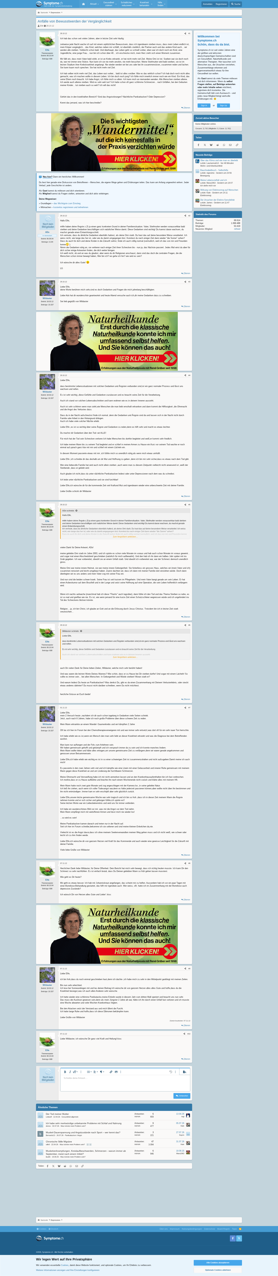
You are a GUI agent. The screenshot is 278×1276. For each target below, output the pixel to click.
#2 (189, 216)
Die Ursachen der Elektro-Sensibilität (217, 200)
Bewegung (205, 176)
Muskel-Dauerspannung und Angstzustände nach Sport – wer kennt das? (83, 1132)
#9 (189, 969)
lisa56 (48, 1157)
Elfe (41, 26)
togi (182, 1116)
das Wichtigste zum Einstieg (67, 203)
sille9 (48, 1144)
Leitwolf (49, 1117)
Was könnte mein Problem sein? (73, 1126)
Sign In (204, 105)
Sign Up (223, 105)
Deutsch (54, 1229)
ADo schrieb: (68, 511)
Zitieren (187, 108)
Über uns (164, 1229)
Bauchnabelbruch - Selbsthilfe (214, 170)
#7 (189, 708)
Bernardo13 (50, 1135)
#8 (189, 863)
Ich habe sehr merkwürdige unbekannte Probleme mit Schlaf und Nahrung (83, 1123)
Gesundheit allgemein (70, 1117)
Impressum (175, 1229)
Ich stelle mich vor (208, 186)
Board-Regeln (223, 1229)
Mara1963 (180, 1153)
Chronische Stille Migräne (59, 1141)
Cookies (42, 1229)
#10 (188, 1034)
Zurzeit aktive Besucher (207, 118)
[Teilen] (185, 33)
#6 (189, 625)
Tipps (234, 1229)
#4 (189, 375)
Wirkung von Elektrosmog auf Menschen (219, 190)
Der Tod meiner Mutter (57, 1114)
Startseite (83, 4)
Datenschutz (209, 1229)
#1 (189, 33)
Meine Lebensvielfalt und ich (213, 180)
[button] (94, 4)
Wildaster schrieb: (70, 631)
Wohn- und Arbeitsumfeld (211, 166)
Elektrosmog (205, 195)
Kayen (181, 1135)
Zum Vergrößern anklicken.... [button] (125, 537)
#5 (189, 505)
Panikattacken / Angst (73, 1135)
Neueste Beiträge (204, 155)
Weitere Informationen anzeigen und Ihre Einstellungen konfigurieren (67, 1270)
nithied (237, 229)
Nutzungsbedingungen (192, 1229)
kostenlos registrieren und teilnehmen (70, 207)
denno (48, 1126)
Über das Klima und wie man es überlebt (219, 160)
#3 (189, 282)
